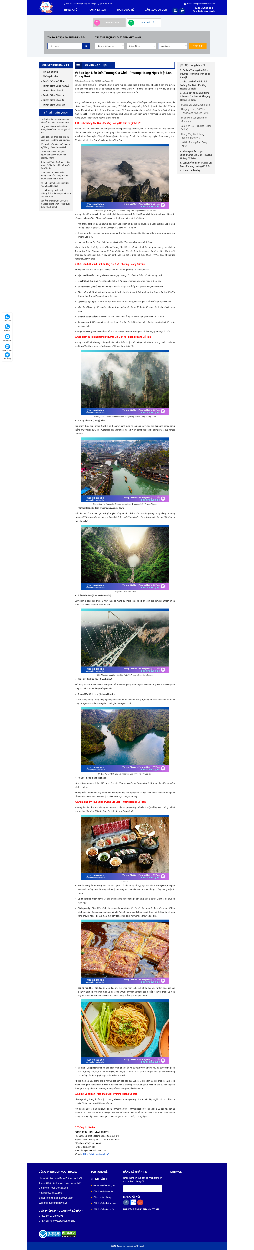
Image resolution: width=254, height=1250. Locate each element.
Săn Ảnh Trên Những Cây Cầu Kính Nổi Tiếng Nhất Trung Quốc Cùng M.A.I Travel (55, 203)
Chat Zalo (7, 320)
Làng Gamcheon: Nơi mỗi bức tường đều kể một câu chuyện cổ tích (55, 129)
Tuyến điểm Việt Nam (53, 81)
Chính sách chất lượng (104, 1203)
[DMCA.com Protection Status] (68, 1234)
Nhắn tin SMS (7, 350)
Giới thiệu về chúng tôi (104, 1185)
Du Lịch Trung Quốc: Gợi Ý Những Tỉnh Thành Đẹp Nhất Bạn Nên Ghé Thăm (56, 193)
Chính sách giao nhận (103, 1209)
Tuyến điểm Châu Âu (52, 99)
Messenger (7, 340)
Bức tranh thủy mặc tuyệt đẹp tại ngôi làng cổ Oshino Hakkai (55, 146)
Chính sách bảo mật (103, 1191)
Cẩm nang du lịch (156, 10)
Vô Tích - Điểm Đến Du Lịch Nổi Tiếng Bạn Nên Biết (55, 184)
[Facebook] (126, 1202)
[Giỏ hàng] (182, 11)
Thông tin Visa (49, 76)
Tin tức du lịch (49, 71)
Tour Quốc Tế (125, 10)
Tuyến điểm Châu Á (52, 90)
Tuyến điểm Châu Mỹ (53, 104)
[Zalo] (133, 1202)
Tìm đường (7, 358)
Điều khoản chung (102, 1197)
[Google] (140, 1202)
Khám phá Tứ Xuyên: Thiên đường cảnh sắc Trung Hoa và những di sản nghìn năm (54, 175)
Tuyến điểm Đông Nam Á (55, 85)
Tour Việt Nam (97, 10)
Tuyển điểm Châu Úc (52, 95)
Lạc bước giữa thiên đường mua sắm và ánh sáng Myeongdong (55, 120)
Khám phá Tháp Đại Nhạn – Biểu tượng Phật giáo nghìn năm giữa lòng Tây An (56, 165)
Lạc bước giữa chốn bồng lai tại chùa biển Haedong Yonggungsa (56, 138)
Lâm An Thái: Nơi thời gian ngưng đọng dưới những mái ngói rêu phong (53, 154)
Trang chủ (70, 10)
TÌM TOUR (198, 46)
